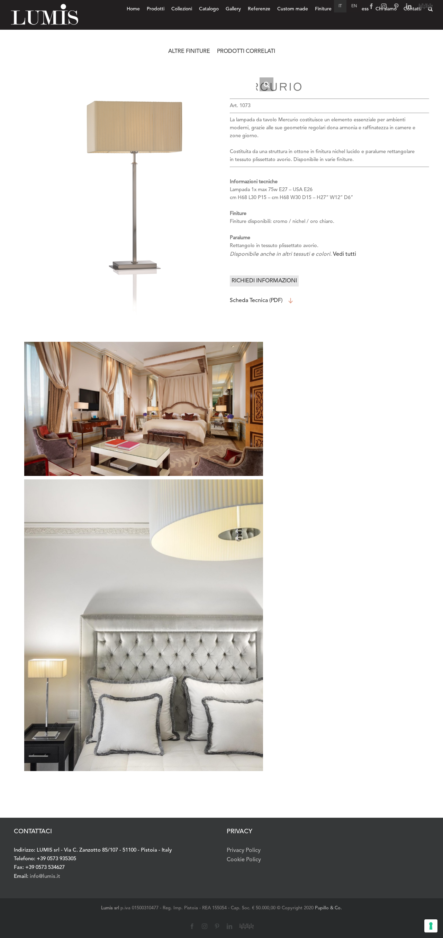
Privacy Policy (244, 850)
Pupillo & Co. (328, 908)
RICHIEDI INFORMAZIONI (264, 281)
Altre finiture (189, 51)
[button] (266, 84)
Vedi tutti (344, 254)
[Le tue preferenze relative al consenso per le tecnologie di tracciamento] (430, 925)
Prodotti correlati (246, 51)
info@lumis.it (45, 876)
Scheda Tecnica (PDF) (256, 300)
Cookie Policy (244, 860)
